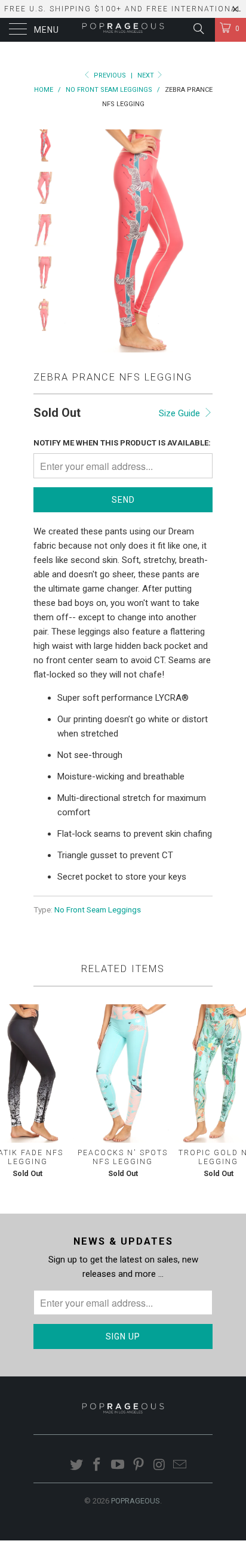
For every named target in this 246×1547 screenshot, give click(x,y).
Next (146, 75)
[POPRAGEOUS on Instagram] (159, 1466)
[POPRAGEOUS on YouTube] (118, 1466)
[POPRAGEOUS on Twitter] (76, 1466)
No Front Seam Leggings (97, 909)
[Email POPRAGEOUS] (180, 1466)
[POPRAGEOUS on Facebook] (97, 1466)
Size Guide (180, 413)
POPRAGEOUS (135, 1500)
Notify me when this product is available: (122, 442)
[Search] (198, 28)
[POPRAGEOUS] (122, 30)
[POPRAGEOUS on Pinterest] (139, 1466)
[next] (201, 240)
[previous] (75, 240)
